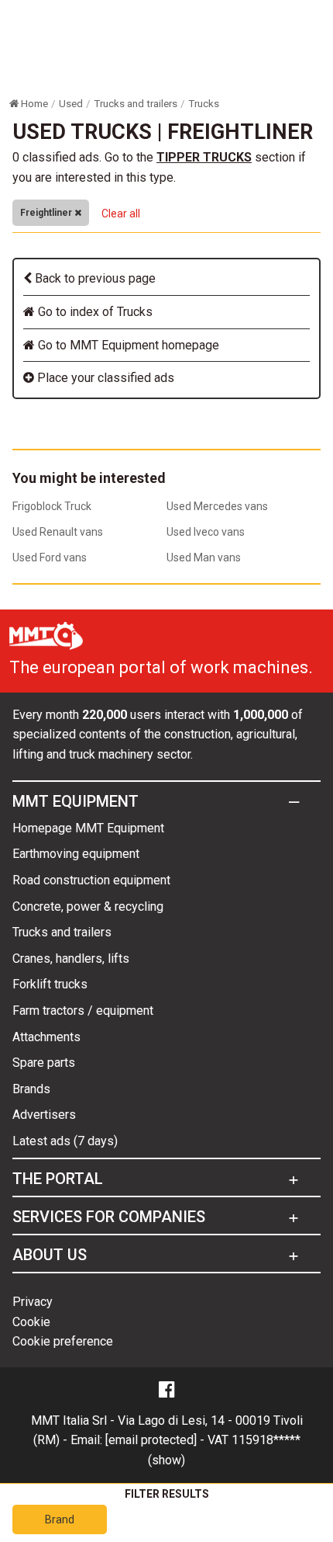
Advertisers (44, 1114)
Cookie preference (62, 1341)
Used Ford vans (49, 557)
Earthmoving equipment (75, 853)
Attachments (46, 1037)
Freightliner (47, 212)
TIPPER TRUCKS (204, 157)
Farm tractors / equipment (82, 1010)
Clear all (120, 213)
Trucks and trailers (62, 932)
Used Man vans (203, 557)
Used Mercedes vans (217, 506)
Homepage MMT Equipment (88, 828)
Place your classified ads (104, 377)
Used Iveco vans (205, 532)
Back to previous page (94, 278)
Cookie (31, 1322)
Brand (59, 1519)
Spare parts (43, 1062)
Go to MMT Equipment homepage (127, 345)
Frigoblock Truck (51, 506)
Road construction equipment (91, 880)
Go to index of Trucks (94, 311)
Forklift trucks (50, 984)
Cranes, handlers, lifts (70, 958)
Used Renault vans (57, 532)
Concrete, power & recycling (87, 906)
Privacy (32, 1301)
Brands (31, 1089)
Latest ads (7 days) (65, 1141)
